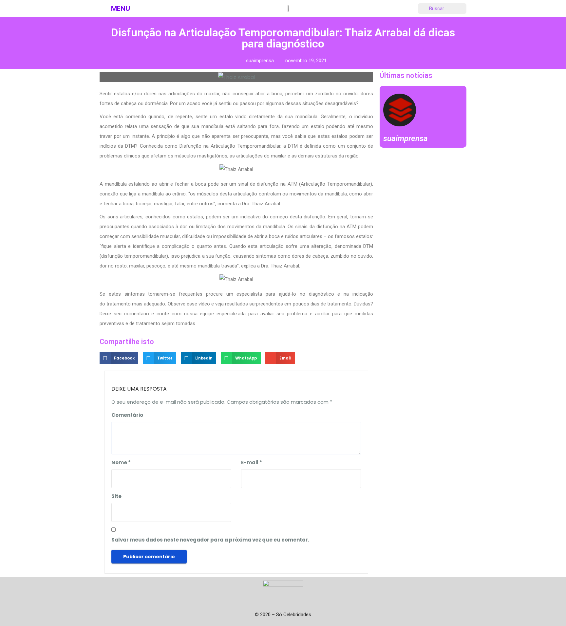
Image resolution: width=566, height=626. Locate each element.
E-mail (251, 462)
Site (116, 496)
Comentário (127, 415)
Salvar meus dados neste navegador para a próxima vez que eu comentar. (210, 539)
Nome (121, 462)
